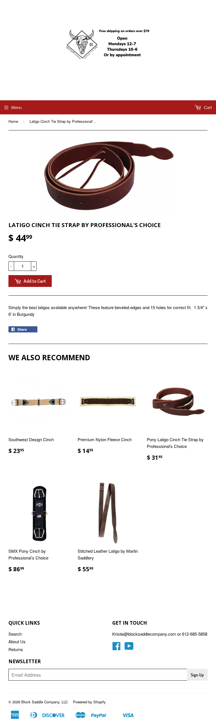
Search (15, 634)
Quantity (15, 256)
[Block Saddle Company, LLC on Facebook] (116, 648)
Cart (207, 107)
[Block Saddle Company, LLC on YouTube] (129, 648)
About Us (17, 641)
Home (13, 121)
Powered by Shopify (89, 701)
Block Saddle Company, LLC (44, 701)
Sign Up (197, 675)
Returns (15, 649)
